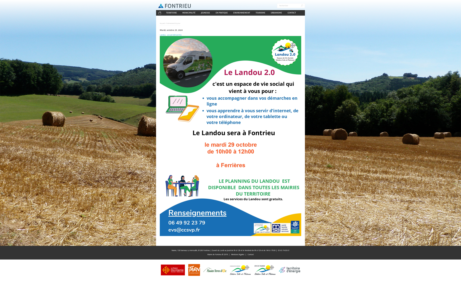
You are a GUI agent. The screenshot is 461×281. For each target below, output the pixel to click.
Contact (292, 13)
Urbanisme (276, 13)
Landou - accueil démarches (171, 35)
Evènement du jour (173, 23)
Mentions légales (237, 254)
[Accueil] (174, 5)
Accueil (159, 13)
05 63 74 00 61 (283, 250)
